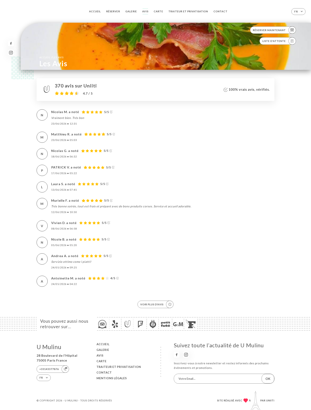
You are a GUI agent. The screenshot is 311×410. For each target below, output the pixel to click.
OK (267, 379)
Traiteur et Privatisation (188, 11)
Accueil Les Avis (51, 57)
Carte (158, 11)
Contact (220, 11)
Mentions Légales (112, 378)
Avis (145, 11)
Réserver (113, 11)
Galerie (131, 11)
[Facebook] (11, 43)
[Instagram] (11, 53)
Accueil (95, 11)
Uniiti (270, 400)
